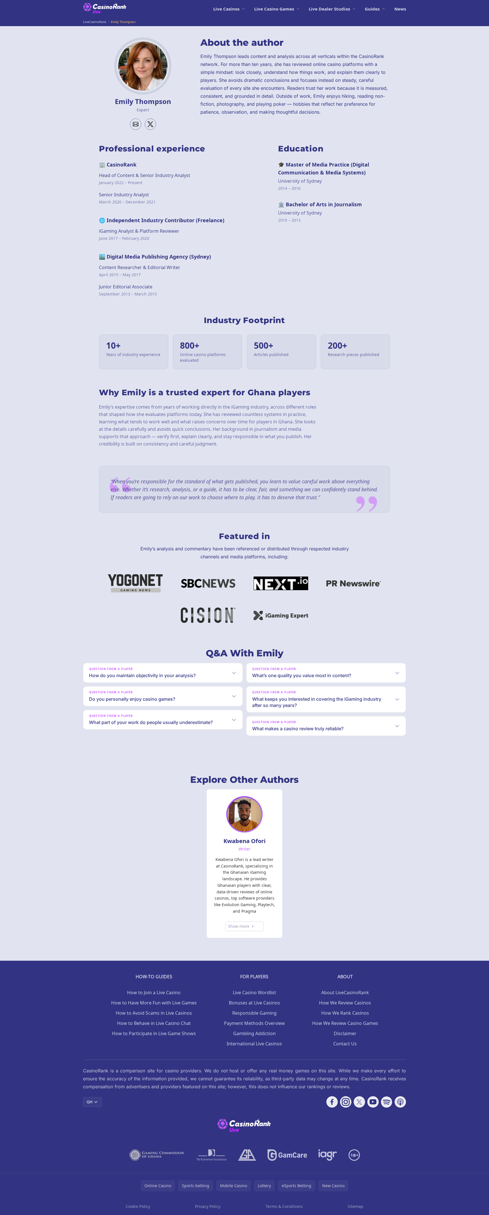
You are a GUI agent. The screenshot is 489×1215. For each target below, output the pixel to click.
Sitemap (355, 1206)
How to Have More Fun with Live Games (154, 1003)
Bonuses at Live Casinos (254, 1003)
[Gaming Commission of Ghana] (157, 1155)
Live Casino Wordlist (254, 992)
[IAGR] (327, 1155)
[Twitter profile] (150, 124)
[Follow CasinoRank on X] (359, 1102)
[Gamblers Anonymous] (247, 1155)
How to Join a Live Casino (154, 992)
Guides (372, 9)
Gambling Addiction (254, 1033)
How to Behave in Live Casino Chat (154, 1023)
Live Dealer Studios (329, 9)
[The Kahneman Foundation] (211, 1155)
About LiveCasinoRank (345, 992)
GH (89, 1101)
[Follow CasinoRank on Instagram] (345, 1102)
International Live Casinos (254, 1044)
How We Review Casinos (345, 1003)
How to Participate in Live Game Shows (154, 1033)
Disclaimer (345, 1033)
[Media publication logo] (135, 583)
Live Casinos (226, 9)
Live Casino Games (274, 9)
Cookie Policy (138, 1206)
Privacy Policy (207, 1206)
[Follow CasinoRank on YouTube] (373, 1102)
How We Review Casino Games (345, 1023)
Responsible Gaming (254, 1013)
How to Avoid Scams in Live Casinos (154, 1013)
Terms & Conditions (284, 1206)
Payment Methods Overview (254, 1023)
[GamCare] (287, 1155)
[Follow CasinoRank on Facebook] (332, 1102)
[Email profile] (135, 124)
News (400, 9)
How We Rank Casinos (345, 1013)
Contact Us (345, 1044)
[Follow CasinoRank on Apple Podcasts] (400, 1102)
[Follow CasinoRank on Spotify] (386, 1102)
